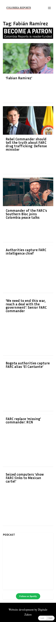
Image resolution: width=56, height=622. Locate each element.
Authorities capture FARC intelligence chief (26, 251)
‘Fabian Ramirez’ (19, 78)
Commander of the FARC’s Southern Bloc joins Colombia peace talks (26, 213)
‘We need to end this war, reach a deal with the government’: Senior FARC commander (26, 306)
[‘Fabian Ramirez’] (28, 58)
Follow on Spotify (28, 596)
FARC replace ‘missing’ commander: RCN (23, 420)
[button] (46, 618)
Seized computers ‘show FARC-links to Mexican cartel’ (25, 477)
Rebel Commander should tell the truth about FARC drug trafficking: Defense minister (26, 144)
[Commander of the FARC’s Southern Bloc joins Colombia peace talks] (28, 191)
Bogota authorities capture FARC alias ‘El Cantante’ (28, 365)
